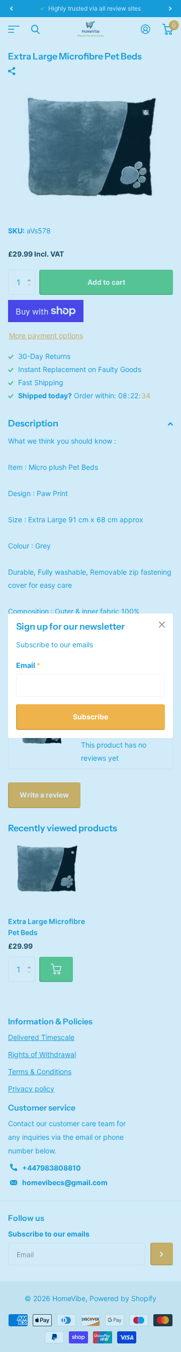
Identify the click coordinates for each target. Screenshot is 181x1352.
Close (162, 624)
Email (28, 665)
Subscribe (90, 717)
